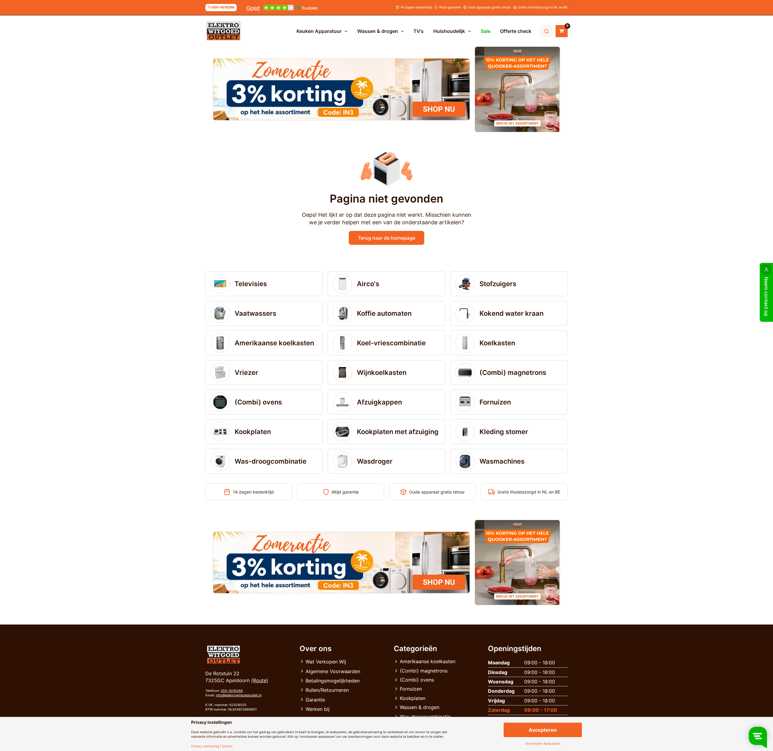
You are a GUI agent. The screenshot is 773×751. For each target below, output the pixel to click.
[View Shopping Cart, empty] (562, 31)
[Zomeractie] (341, 89)
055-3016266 (232, 691)
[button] (345, 31)
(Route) (259, 680)
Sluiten (227, 746)
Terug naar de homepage (386, 238)
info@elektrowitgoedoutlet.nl (238, 695)
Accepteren (543, 730)
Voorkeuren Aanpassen (542, 743)
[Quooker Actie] (517, 89)
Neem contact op (766, 296)
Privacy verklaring (205, 746)
